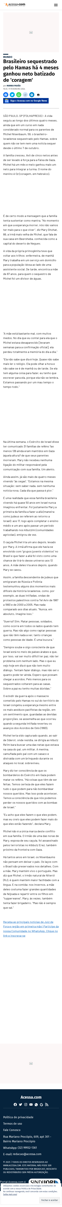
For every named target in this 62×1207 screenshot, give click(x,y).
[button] (5, 94)
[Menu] (56, 5)
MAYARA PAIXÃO (14, 85)
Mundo (7, 56)
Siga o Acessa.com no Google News (28, 100)
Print (38, 94)
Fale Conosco (12, 1130)
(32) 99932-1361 (27, 1147)
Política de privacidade (18, 1117)
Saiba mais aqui (10, 1194)
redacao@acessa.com (27, 1154)
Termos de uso (12, 1123)
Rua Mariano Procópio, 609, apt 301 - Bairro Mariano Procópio (27, 1139)
